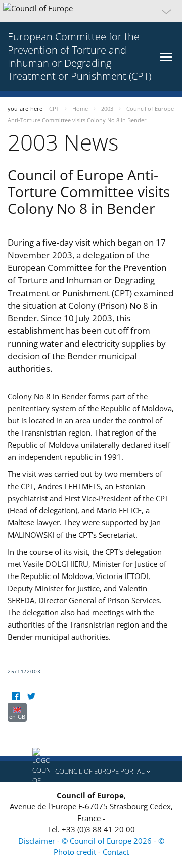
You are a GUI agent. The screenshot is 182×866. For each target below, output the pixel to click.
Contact (116, 852)
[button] (91, 11)
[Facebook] (15, 696)
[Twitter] (31, 696)
